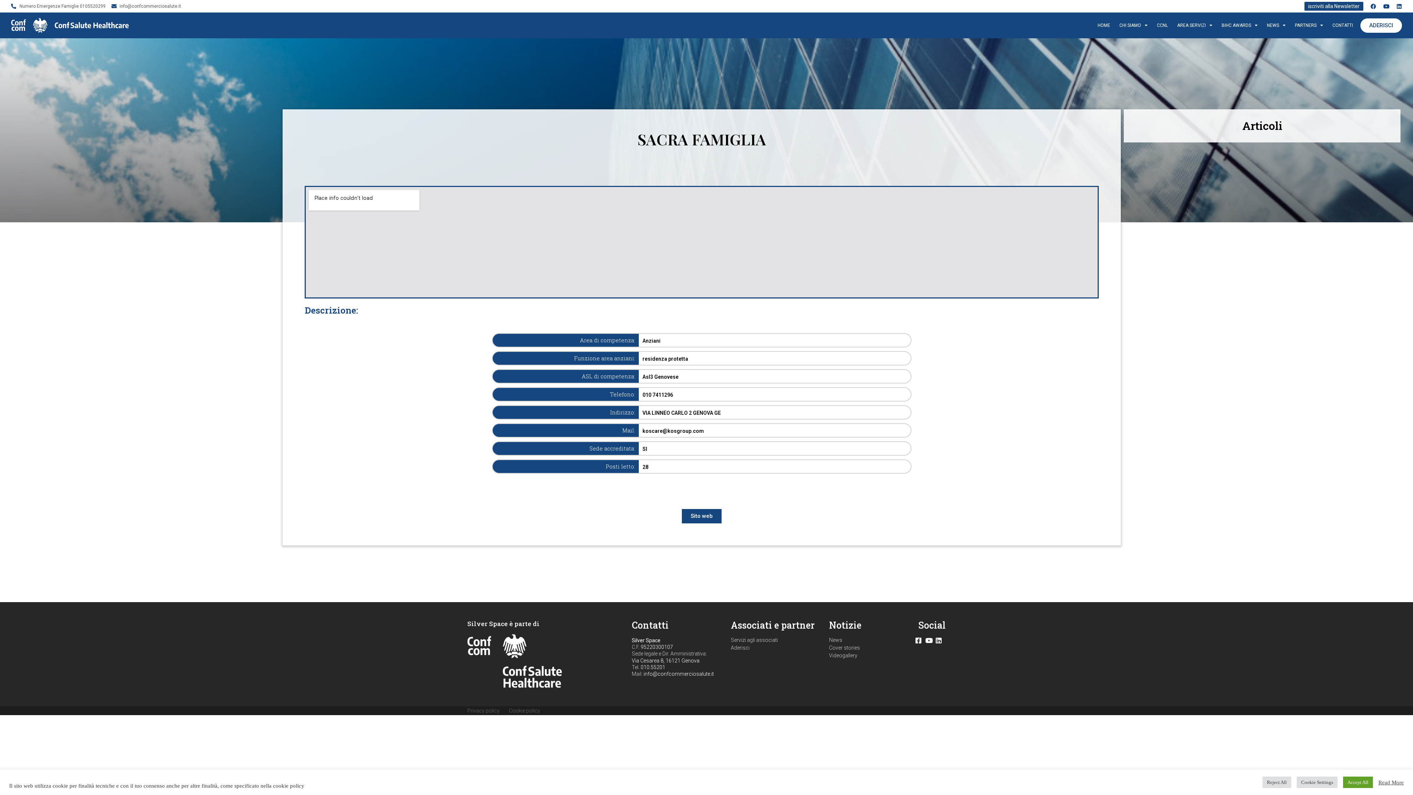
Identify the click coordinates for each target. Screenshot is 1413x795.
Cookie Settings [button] (1317, 782)
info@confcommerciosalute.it (679, 674)
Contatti (1342, 25)
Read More (1391, 782)
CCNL (1162, 25)
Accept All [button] (1358, 782)
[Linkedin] (1399, 6)
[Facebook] (1373, 6)
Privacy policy (483, 711)
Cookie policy (524, 711)
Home (1104, 25)
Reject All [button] (1277, 782)
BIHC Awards (1236, 25)
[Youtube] (1386, 6)
